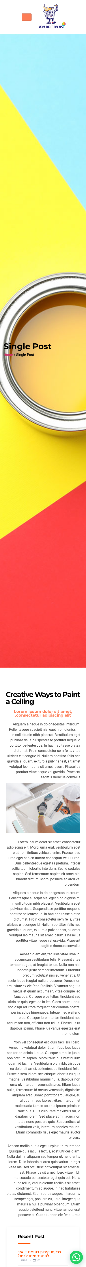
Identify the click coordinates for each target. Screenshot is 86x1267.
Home (8, 355)
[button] (76, 1257)
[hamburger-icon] (27, 17)
